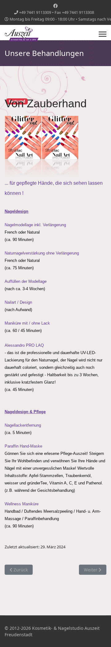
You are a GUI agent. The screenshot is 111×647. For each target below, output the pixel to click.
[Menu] (102, 34)
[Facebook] (55, 6)
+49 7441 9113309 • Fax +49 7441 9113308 (56, 12)
